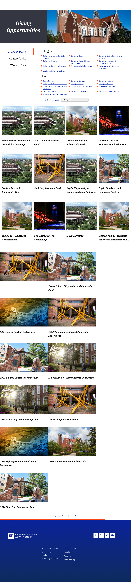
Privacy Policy (69, 559)
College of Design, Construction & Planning (110, 57)
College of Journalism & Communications (107, 62)
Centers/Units (17, 58)
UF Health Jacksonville (79, 92)
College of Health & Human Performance (80, 62)
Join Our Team (69, 548)
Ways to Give (18, 65)
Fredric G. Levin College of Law (81, 66)
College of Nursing (77, 84)
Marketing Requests (50, 558)
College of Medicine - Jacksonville (55, 84)
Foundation (68, 552)
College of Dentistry (78, 81)
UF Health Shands (49, 92)
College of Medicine (106, 81)
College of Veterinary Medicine (81, 86)
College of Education (50, 61)
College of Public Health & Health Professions (55, 88)
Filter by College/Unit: (51, 100)
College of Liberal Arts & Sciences (55, 66)
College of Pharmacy (106, 84)
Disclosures (68, 556)
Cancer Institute (48, 81)
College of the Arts (77, 56)
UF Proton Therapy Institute (109, 92)
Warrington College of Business (54, 71)
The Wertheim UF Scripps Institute (55, 94)
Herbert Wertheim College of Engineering (109, 67)
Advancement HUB (50, 548)
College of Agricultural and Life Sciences (54, 57)
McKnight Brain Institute (107, 86)
